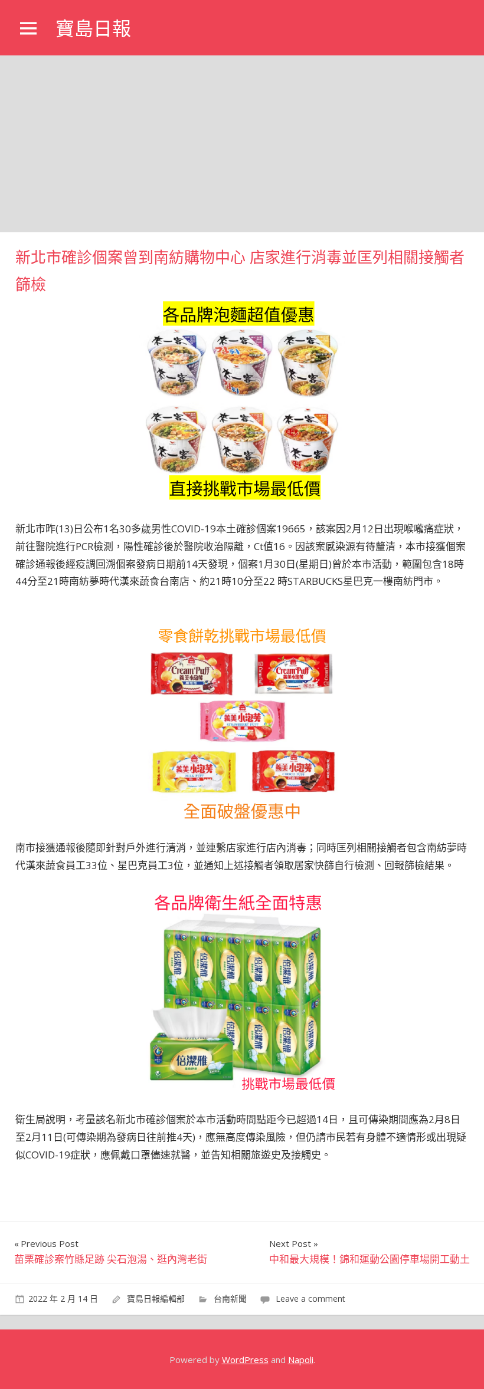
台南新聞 (230, 1298)
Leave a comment (310, 1298)
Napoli (300, 1359)
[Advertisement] (242, 143)
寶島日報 (93, 28)
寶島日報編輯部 (156, 1298)
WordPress (245, 1359)
